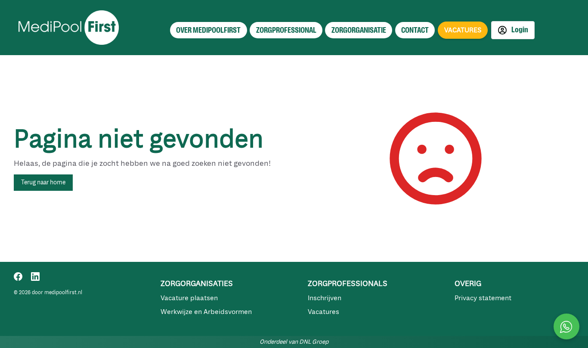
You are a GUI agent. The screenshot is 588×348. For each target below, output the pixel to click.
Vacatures (323, 312)
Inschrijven (324, 298)
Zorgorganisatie (358, 30)
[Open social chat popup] (566, 326)
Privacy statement (483, 298)
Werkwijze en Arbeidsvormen (206, 312)
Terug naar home (43, 182)
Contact (415, 30)
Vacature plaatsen (189, 298)
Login (519, 29)
